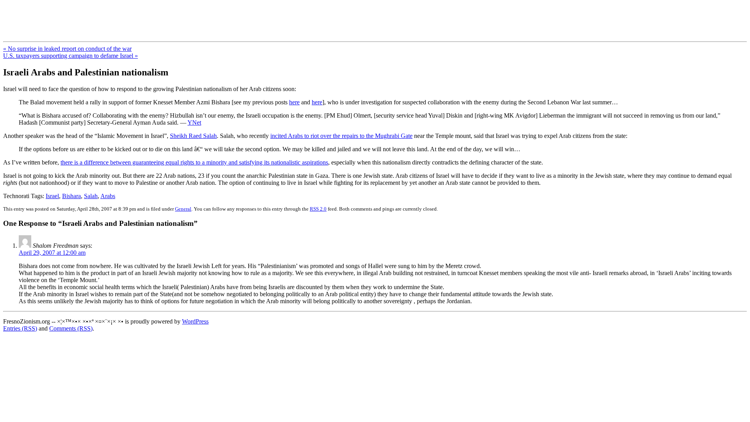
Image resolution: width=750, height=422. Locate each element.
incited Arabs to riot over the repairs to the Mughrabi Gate (341, 135)
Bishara (71, 196)
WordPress (195, 321)
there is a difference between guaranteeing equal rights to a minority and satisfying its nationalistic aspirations (194, 162)
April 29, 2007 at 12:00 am (52, 252)
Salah (91, 196)
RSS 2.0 (318, 209)
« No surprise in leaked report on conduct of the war (67, 48)
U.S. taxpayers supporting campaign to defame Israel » (70, 55)
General (183, 209)
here (294, 102)
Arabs (107, 196)
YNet (194, 122)
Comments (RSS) (71, 328)
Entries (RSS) (20, 328)
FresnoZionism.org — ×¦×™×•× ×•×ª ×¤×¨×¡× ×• (130, 15)
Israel (52, 196)
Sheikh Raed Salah (193, 135)
